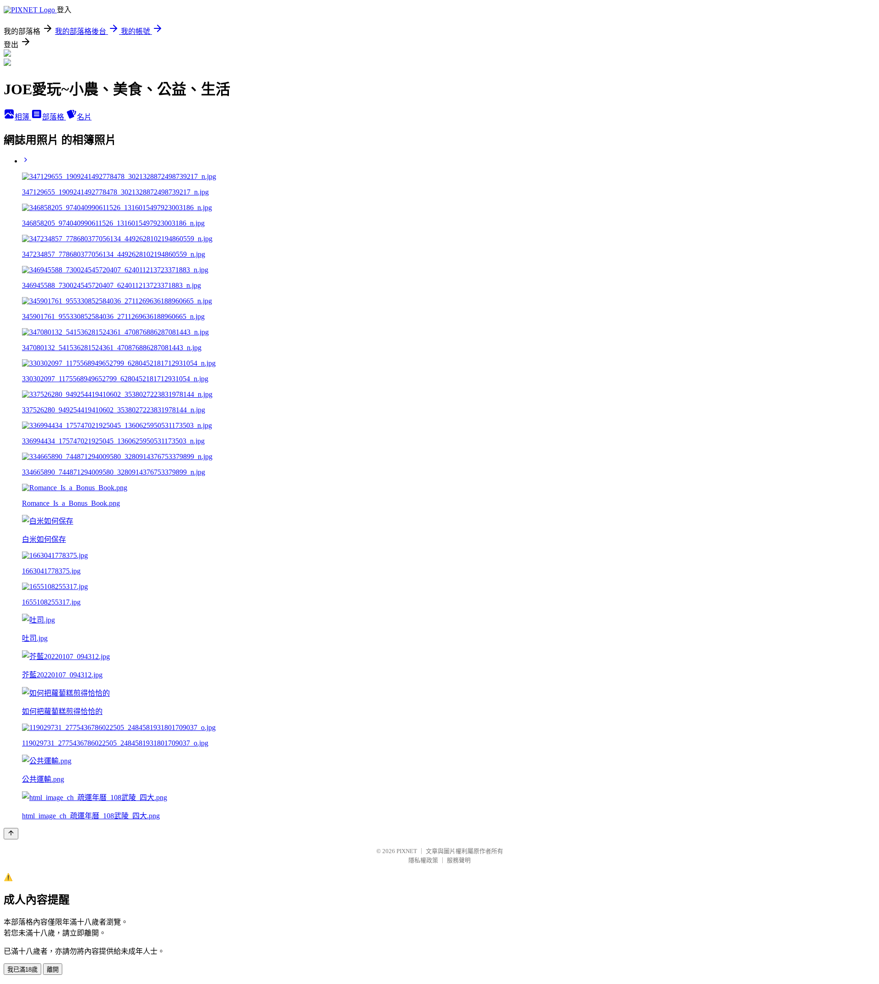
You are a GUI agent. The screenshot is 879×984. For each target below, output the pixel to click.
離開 (53, 969)
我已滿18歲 (22, 969)
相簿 (23, 117)
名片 (84, 117)
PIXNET (406, 851)
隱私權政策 (423, 860)
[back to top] (11, 833)
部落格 (54, 117)
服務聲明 (459, 860)
